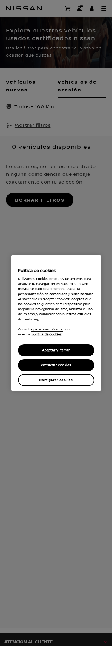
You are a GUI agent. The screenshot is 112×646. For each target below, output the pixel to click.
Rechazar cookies (56, 365)
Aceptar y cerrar (56, 350)
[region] (56, 323)
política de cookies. (47, 334)
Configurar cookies (56, 380)
